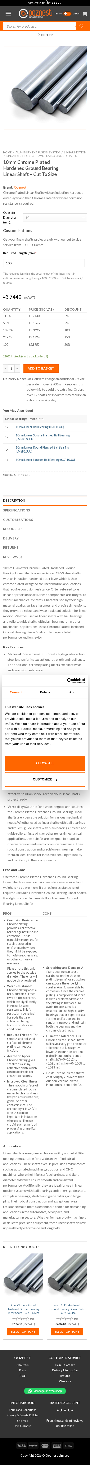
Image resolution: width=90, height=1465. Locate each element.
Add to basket (41, 368)
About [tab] (73, 692)
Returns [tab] (10, 547)
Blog (22, 1375)
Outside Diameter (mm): (10, 217)
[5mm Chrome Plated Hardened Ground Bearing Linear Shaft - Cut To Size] (23, 1277)
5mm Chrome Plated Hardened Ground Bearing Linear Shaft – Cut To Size (23, 1309)
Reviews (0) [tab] (13, 557)
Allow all (44, 763)
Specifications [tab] (16, 510)
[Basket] (85, 13)
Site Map (22, 1420)
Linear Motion (75, 152)
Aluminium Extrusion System (37, 152)
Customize (42, 779)
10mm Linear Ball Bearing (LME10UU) (40, 427)
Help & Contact (65, 1365)
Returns (65, 1375)
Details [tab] (45, 692)
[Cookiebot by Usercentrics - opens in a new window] (67, 680)
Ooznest (20, 187)
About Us (22, 1365)
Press (22, 1370)
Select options (23, 1331)
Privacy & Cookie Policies (23, 1415)
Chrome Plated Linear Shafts (54, 155)
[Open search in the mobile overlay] (45, 26)
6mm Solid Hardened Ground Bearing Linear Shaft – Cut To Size (67, 1309)
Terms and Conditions (22, 1409)
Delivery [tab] (11, 538)
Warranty (65, 1381)
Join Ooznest (22, 1426)
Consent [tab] (16, 692)
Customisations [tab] (18, 519)
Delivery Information (65, 1370)
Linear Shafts (17, 155)
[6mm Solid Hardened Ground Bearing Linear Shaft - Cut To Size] (67, 1277)
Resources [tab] (13, 529)
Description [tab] (14, 500)
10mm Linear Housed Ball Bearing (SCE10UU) (45, 460)
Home (7, 152)
